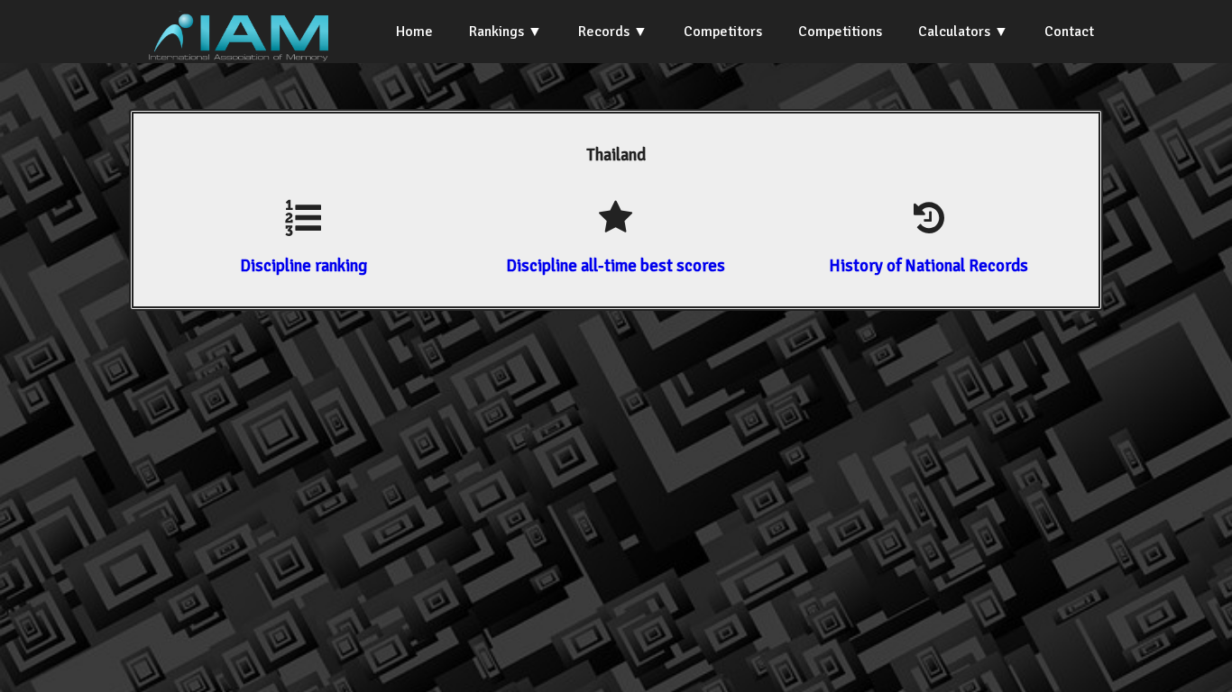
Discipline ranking (303, 265)
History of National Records (928, 265)
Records (604, 32)
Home (414, 32)
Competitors (723, 32)
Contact (1069, 32)
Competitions (840, 32)
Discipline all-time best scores (615, 265)
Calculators (954, 32)
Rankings (496, 32)
